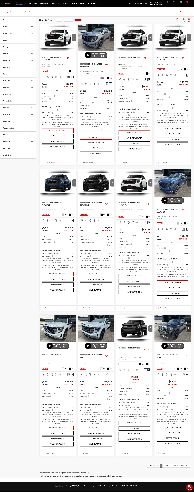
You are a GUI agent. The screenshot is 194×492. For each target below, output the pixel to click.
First (150, 466)
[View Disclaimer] (60, 77)
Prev (157, 466)
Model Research (94, 4)
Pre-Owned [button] (44, 4)
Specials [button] (55, 4)
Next (168, 466)
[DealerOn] (60, 486)
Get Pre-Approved (57, 141)
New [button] (35, 4)
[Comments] (68, 77)
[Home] (30, 3)
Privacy (92, 486)
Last (175, 466)
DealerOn (80, 486)
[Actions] (72, 58)
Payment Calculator (57, 136)
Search (182, 12)
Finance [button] (74, 4)
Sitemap (86, 486)
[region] (58, 110)
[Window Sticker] (72, 77)
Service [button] (65, 4)
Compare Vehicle (50, 163)
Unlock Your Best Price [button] (57, 131)
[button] (74, 37)
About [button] (82, 4)
